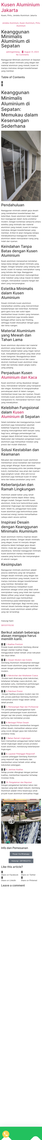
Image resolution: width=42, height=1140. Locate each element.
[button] (21, 82)
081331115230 (7, 625)
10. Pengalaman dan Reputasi (19, 782)
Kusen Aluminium (27, 23)
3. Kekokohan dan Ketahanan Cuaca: (22, 675)
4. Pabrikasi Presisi (14, 691)
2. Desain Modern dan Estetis (19, 660)
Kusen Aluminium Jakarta (20, 7)
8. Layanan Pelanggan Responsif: (20, 754)
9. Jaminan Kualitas (14, 769)
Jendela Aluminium (10, 23)
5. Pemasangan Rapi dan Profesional (22, 707)
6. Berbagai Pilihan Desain (17, 722)
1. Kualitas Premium (14, 644)
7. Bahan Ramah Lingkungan (18, 738)
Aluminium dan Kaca (19, 377)
